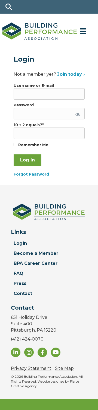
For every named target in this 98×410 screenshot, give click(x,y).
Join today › (71, 74)
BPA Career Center (35, 263)
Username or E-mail (34, 85)
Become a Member (36, 253)
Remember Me (32, 144)
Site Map (64, 368)
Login (20, 243)
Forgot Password (31, 174)
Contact (23, 293)
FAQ (18, 273)
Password (24, 105)
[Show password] (76, 113)
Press (20, 283)
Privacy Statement (31, 368)
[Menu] (83, 31)
